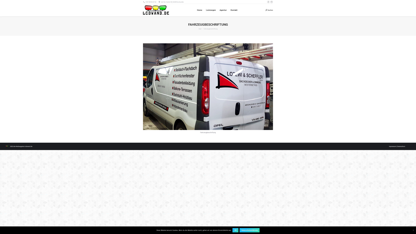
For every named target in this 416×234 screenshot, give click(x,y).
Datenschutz (401, 146)
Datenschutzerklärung (249, 230)
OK (235, 230)
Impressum (392, 146)
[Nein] (413, 230)
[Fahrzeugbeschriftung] (208, 86)
